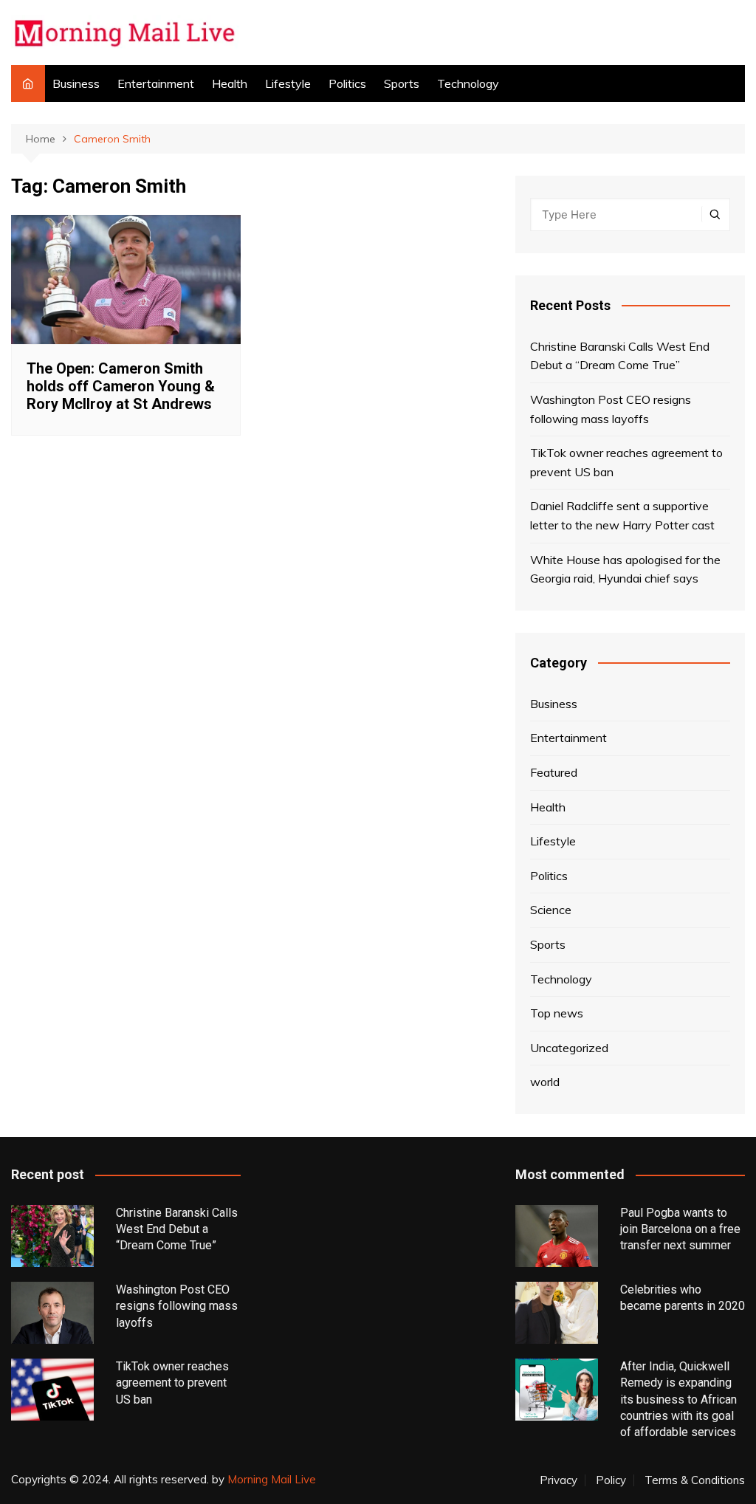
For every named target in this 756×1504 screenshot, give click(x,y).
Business (76, 83)
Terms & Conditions (695, 1480)
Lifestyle (288, 83)
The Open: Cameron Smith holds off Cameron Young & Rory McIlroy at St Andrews (121, 386)
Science (550, 909)
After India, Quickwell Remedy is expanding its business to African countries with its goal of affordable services (678, 1399)
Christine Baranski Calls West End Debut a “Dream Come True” (619, 356)
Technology (468, 83)
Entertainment (155, 83)
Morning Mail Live (271, 1479)
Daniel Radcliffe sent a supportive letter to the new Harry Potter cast (622, 515)
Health (229, 83)
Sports (401, 83)
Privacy (558, 1480)
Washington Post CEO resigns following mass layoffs (610, 409)
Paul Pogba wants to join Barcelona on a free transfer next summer (680, 1229)
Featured (553, 772)
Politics (347, 83)
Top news (556, 1013)
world (545, 1081)
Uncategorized (569, 1047)
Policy (611, 1480)
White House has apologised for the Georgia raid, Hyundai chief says (625, 569)
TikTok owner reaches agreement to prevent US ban (626, 462)
